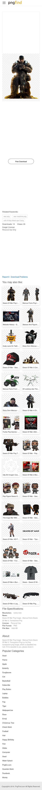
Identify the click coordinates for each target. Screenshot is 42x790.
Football (5, 731)
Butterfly (5, 668)
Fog (3, 702)
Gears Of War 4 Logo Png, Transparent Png (19, 603)
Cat (3, 676)
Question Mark (8, 769)
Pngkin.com (6, 765)
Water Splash (7, 760)
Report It (5, 276)
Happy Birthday (8, 739)
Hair (3, 735)
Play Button (6, 689)
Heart (4, 655)
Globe (4, 748)
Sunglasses (6, 672)
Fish (4, 744)
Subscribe (6, 685)
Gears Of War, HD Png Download (15, 539)
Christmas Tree (8, 723)
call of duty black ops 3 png (14, 220)
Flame (4, 660)
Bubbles (5, 697)
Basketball (6, 681)
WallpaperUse (7, 710)
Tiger (4, 706)
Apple (4, 664)
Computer (6, 752)
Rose (4, 714)
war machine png (20, 216)
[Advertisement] (21, 33)
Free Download (21, 161)
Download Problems (19, 276)
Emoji (4, 718)
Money (5, 777)
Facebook (6, 773)
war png (7, 216)
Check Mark (7, 727)
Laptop (4, 693)
